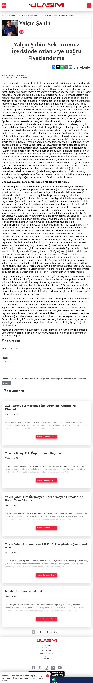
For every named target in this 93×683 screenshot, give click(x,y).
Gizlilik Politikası (46, 645)
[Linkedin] (53, 667)
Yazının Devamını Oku (45, 436)
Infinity (55, 632)
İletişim (46, 659)
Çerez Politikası (46, 648)
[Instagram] (46, 667)
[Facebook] (33, 667)
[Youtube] (60, 667)
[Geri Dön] (4, 5)
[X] (40, 667)
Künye (46, 656)
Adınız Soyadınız (10, 348)
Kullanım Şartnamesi (46, 653)
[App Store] (55, 674)
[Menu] (89, 5)
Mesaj (5, 357)
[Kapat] (47, 675)
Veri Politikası (46, 651)
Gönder (6, 383)
